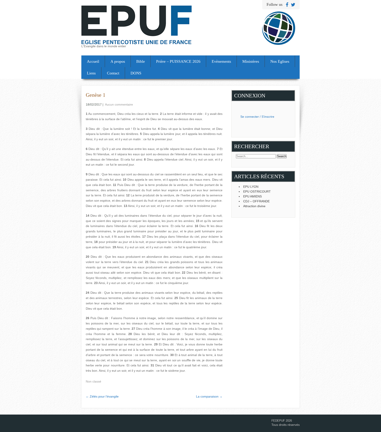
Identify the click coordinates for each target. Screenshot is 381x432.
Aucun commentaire (119, 104)
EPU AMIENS (252, 196)
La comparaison (209, 396)
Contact (113, 73)
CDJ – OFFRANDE (256, 201)
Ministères (250, 61)
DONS (136, 73)
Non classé (93, 381)
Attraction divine (254, 206)
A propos (117, 61)
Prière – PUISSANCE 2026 (178, 61)
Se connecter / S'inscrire (257, 116)
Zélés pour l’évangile (102, 396)
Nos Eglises (279, 61)
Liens (91, 73)
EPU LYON (250, 186)
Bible (140, 61)
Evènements (221, 61)
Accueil (93, 61)
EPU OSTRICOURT (257, 191)
